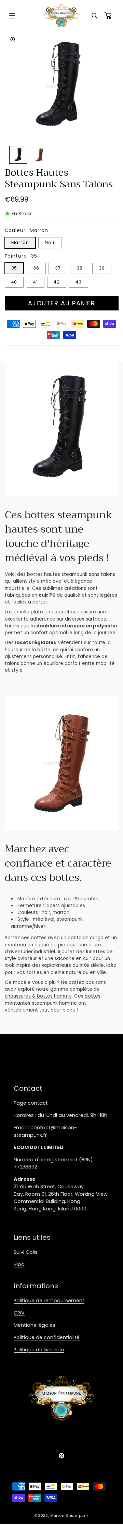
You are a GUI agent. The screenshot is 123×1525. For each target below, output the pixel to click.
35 (14, 268)
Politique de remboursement (49, 1300)
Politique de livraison (39, 1349)
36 (36, 268)
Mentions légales (34, 1325)
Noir (50, 242)
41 (35, 282)
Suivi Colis (26, 1252)
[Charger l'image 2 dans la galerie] (39, 155)
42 (57, 282)
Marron (20, 242)
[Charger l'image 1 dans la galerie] (18, 155)
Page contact (31, 1103)
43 (79, 282)
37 (58, 268)
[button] (12, 16)
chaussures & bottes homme (38, 996)
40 (14, 282)
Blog (19, 1264)
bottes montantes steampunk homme (52, 999)
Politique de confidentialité (47, 1337)
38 (80, 268)
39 (102, 268)
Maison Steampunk (69, 1515)
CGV (19, 1312)
